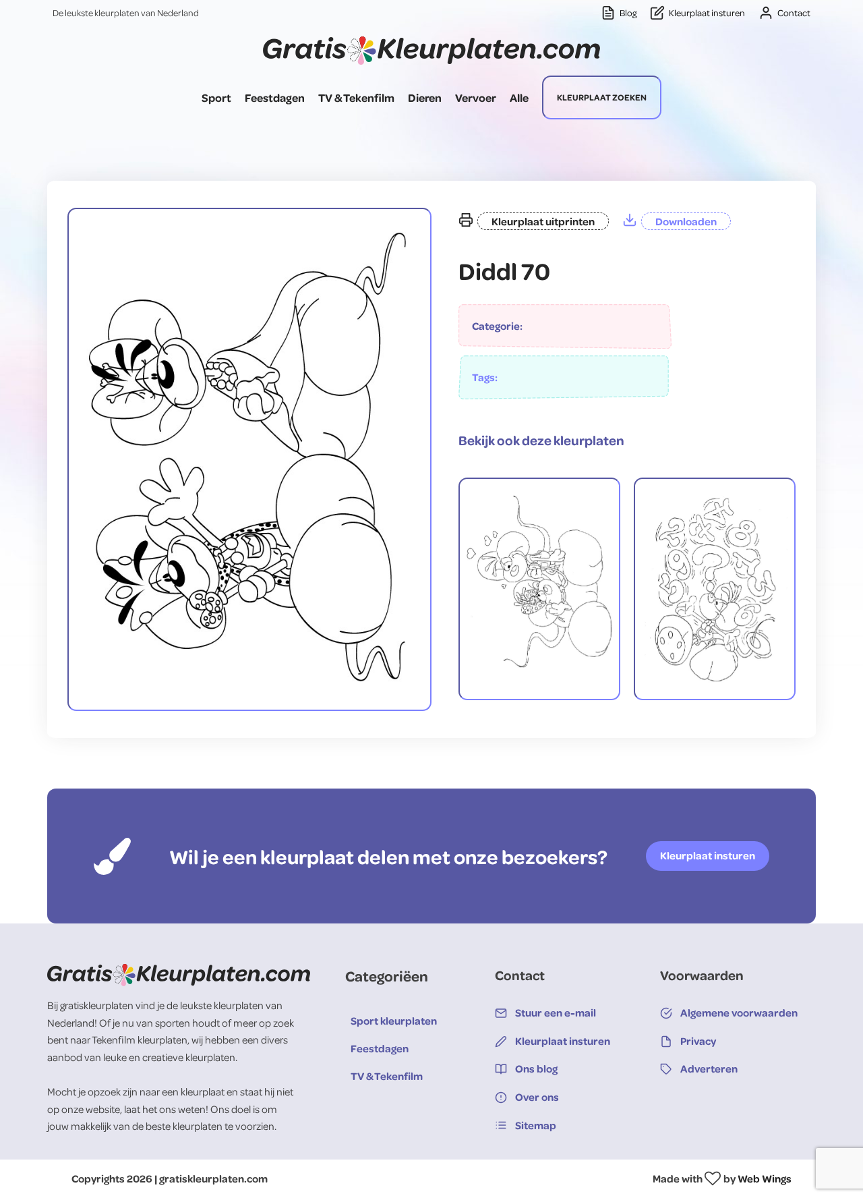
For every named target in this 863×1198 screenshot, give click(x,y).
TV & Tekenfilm (356, 97)
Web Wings (765, 1178)
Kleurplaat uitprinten (543, 221)
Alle (519, 97)
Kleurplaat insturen (707, 855)
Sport (216, 97)
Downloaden (686, 221)
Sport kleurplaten (394, 1020)
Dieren (425, 97)
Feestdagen (275, 97)
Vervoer (475, 97)
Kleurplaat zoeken (602, 97)
